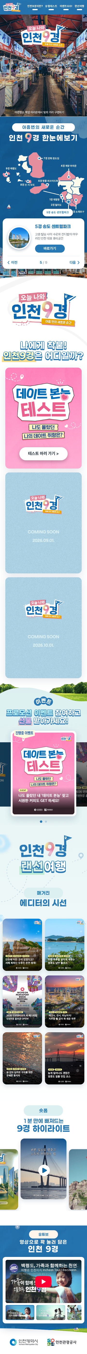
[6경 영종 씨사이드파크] (47, 185)
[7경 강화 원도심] (39, 158)
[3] (22, 1058)
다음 (73, 262)
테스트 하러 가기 (43, 453)
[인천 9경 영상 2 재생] (50, 1312)
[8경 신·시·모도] (28, 181)
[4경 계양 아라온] (69, 177)
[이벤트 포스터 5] (43, 773)
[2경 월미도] (62, 198)
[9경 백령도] (6, 174)
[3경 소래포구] (76, 200)
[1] (64, 1058)
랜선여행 (79, 6)
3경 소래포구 (77, 211)
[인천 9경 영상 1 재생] (20, 1312)
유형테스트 (51, 6)
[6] (64, 945)
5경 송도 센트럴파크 (57, 212)
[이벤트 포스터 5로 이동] (41, 821)
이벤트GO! (66, 6)
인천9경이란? (35, 6)
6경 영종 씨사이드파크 (49, 180)
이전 (14, 262)
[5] (22, 945)
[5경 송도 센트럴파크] (68, 202)
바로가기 (50, 248)
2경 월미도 (56, 204)
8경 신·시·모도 (27, 184)
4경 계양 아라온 (69, 165)
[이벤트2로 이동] (46, 822)
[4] (22, 1001)
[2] (64, 1001)
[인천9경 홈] (12, 7)
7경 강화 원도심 (51, 158)
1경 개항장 (55, 199)
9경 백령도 (11, 168)
